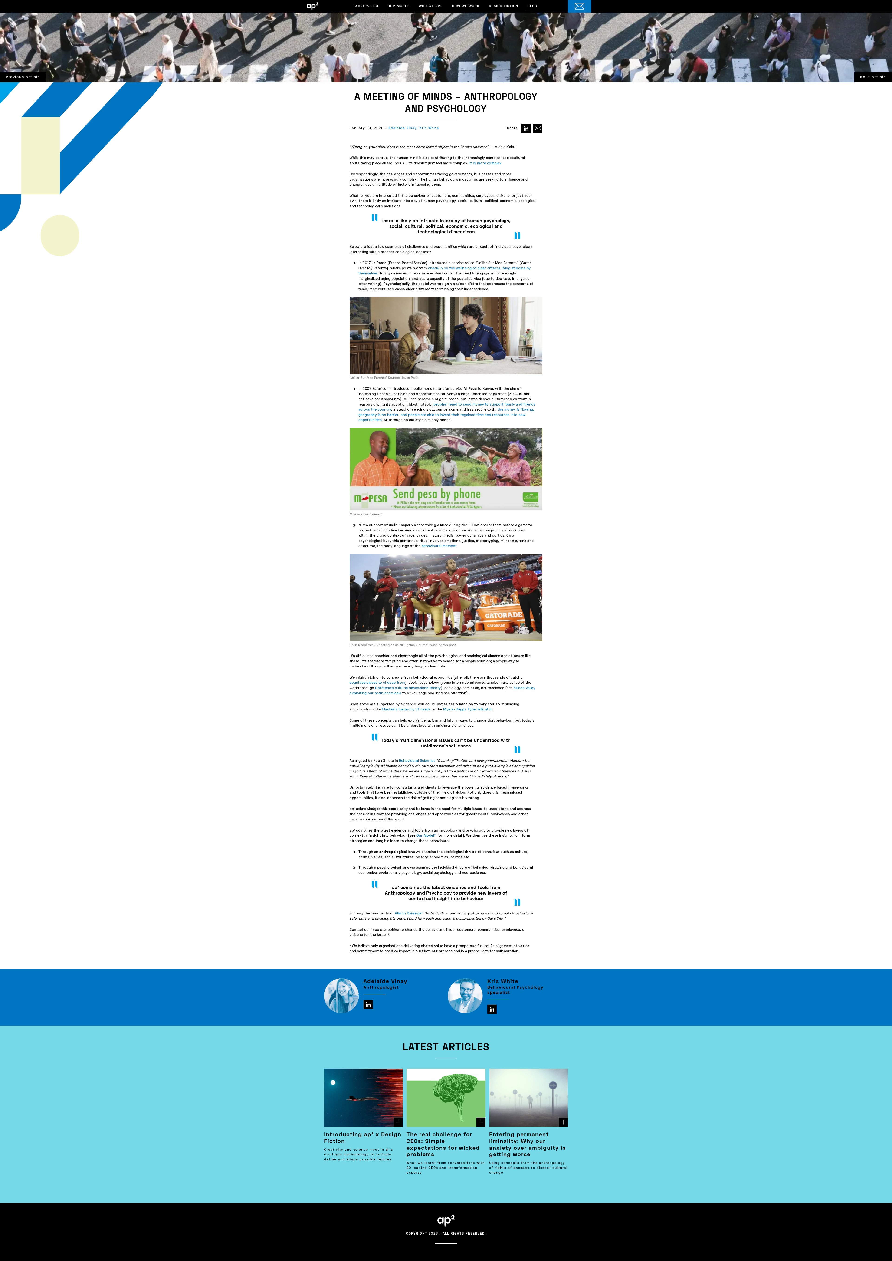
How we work (466, 6)
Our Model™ (426, 835)
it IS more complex (485, 163)
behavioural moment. (440, 546)
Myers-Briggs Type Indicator (467, 709)
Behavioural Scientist (417, 761)
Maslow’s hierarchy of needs (406, 709)
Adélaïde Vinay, (403, 128)
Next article (873, 77)
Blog (532, 6)
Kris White (429, 128)
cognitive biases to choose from (377, 682)
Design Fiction (503, 6)
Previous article (23, 77)
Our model (399, 6)
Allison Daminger (409, 913)
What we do (366, 6)
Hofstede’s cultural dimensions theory (408, 688)
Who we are (431, 6)
